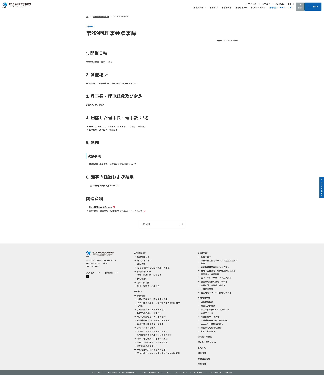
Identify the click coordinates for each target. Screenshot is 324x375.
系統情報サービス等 (210, 316)
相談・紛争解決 (208, 331)
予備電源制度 (207, 289)
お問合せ (266, 4)
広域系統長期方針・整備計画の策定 (153, 320)
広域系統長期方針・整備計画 (214, 320)
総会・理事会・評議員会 (101, 16)
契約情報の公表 (144, 271)
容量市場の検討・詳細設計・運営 (152, 338)
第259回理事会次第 (100, 207)
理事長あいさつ (144, 260)
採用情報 (280, 4)
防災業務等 (142, 278)
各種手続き (226, 7)
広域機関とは (200, 7)
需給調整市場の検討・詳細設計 (151, 309)
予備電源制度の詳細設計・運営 (151, 349)
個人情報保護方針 (129, 372)
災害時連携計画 (208, 305)
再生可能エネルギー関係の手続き (216, 292)
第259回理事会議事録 (103, 185)
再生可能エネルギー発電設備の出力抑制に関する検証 (158, 304)
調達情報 (202, 353)
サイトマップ (97, 372)
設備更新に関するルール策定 (150, 324)
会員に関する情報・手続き (213, 285)
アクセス (252, 4)
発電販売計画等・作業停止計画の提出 (218, 270)
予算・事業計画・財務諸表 (149, 275)
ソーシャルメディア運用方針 (220, 372)
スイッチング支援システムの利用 (216, 278)
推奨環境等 (112, 372)
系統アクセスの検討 (146, 327)
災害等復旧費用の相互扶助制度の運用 (154, 335)
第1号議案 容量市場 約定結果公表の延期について (116, 210)
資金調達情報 (204, 358)
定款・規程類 (143, 282)
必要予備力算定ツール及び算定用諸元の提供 (219, 262)
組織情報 (141, 264)
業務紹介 (213, 7)
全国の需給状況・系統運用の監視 (152, 299)
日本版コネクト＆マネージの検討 (152, 331)
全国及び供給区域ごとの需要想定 (152, 342)
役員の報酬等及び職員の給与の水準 (153, 267)
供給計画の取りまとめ (147, 345)
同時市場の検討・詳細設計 (149, 313)
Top (87, 16)
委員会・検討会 (258, 7)
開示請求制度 (198, 372)
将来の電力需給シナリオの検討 (151, 316)
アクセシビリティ (181, 372)
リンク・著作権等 (149, 372)
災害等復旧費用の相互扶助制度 (215, 309)
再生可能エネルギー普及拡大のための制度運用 (158, 353)
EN (292, 4)
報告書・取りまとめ (207, 342)
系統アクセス (207, 313)
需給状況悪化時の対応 (211, 327)
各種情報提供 (241, 7)
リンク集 (164, 372)
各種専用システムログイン (281, 7)
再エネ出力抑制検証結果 (212, 324)
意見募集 (202, 347)
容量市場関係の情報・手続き (214, 281)
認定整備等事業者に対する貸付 (215, 267)
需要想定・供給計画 (210, 274)
